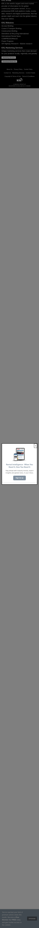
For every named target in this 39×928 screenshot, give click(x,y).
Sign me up (19, 478)
